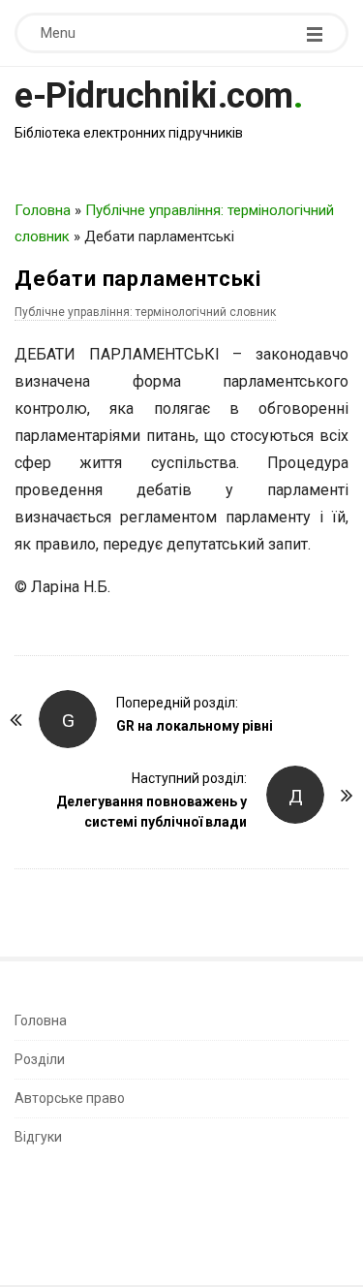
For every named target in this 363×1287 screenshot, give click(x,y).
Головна (43, 210)
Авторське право (70, 1098)
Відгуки (38, 1137)
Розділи (40, 1059)
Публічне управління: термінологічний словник (145, 312)
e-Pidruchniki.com (154, 96)
